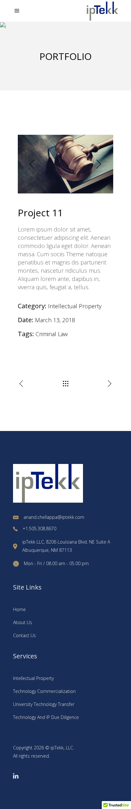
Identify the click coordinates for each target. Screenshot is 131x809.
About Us (22, 622)
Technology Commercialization (44, 691)
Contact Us (24, 635)
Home (19, 609)
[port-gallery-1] (65, 164)
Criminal (46, 334)
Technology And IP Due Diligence (46, 717)
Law (63, 334)
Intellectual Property (74, 306)
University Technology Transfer (43, 704)
